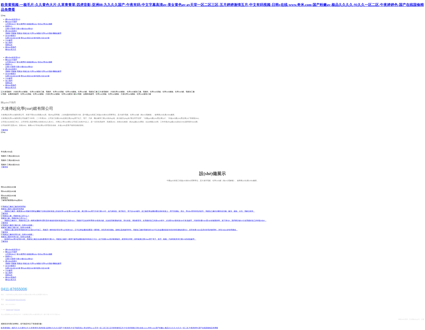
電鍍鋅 (8, 33)
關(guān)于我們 (11, 22)
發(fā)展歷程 (21, 24)
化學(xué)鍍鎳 (35, 33)
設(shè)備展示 (10, 36)
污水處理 (8, 40)
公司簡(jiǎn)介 (10, 24)
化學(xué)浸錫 (46, 33)
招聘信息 (8, 45)
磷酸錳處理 (56, 33)
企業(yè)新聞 (10, 29)
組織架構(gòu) (31, 24)
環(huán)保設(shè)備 (28, 38)
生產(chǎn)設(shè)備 (12, 38)
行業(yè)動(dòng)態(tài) (24, 29)
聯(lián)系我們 (10, 47)
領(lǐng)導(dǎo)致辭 (45, 24)
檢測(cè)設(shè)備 (42, 38)
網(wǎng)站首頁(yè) (12, 19)
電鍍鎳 (13, 33)
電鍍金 (19, 33)
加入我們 (8, 42)
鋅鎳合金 (26, 33)
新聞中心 (8, 26)
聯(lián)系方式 (10, 49)
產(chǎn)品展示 (11, 31)
